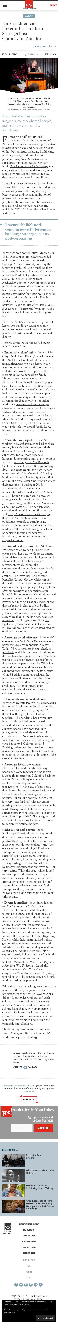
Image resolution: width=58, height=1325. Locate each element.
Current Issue (29, 1253)
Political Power (29, 1241)
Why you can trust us (46, 46)
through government (17, 775)
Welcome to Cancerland (18, 550)
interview (22, 710)
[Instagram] (26, 1285)
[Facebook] (16, 1285)
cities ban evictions (30, 518)
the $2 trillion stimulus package (25, 674)
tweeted (30, 703)
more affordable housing (24, 529)
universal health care (17, 628)
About (29, 1265)
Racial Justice (29, 1230)
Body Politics (29, 1235)
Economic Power (29, 1247)
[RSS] (41, 1285)
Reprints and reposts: (15, 1086)
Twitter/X (32, 1067)
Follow (29, 1277)
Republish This (29, 1099)
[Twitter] (21, 1285)
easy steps (29, 1091)
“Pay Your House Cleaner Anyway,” (32, 973)
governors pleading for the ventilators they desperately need (28, 805)
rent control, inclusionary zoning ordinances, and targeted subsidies (24, 537)
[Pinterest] (31, 1285)
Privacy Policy (9, 1313)
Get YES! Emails (29, 1259)
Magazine (29, 1271)
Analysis (29, 16)
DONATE (53, 5)
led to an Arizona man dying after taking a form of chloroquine (27, 893)
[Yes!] (29, 4)
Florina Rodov (11, 54)
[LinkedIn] (36, 1285)
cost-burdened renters (22, 492)
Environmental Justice (29, 1224)
